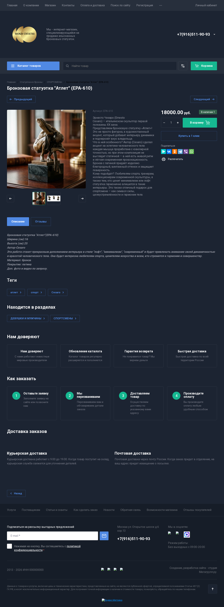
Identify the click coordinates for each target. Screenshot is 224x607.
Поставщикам (31, 510)
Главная (12, 5)
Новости (108, 510)
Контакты (68, 5)
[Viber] (185, 151)
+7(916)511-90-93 (193, 34)
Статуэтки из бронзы (31, 82)
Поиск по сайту (120, 5)
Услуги (11, 510)
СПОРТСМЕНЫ (54, 82)
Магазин (50, 5)
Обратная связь (130, 510)
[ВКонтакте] (169, 151)
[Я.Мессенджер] (163, 151)
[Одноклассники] (174, 151)
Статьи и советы (57, 510)
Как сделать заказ (85, 510)
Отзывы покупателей (197, 510)
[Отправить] (104, 535)
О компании (31, 5)
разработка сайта (194, 568)
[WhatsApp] (191, 151)
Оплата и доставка (92, 5)
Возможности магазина (162, 510)
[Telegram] (180, 151)
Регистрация (144, 5)
